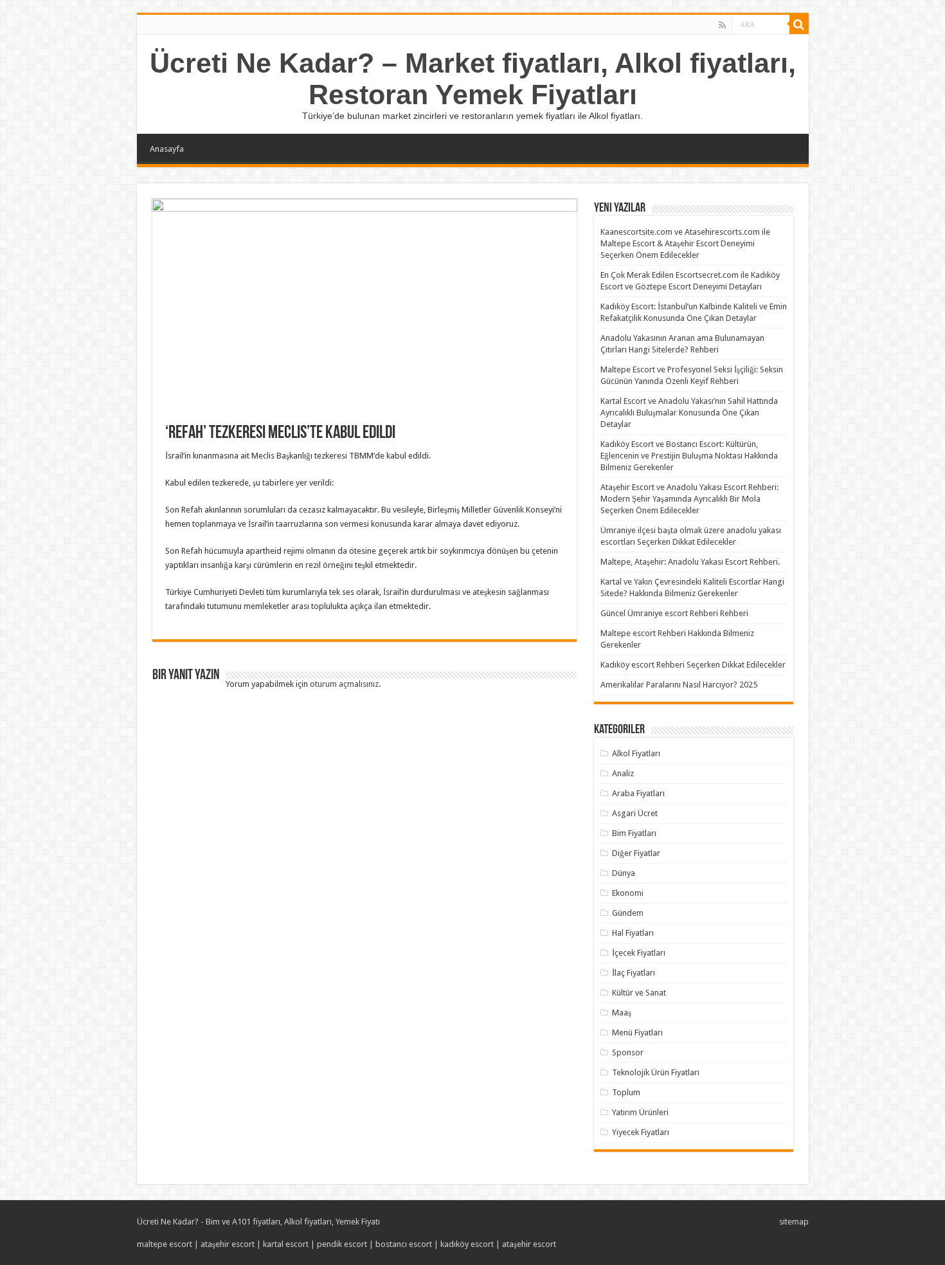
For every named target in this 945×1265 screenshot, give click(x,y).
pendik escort (342, 1244)
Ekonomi (628, 893)
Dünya (623, 873)
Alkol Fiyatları (636, 753)
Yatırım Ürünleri (640, 1112)
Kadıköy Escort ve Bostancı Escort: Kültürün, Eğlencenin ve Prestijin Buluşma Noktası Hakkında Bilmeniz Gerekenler (689, 455)
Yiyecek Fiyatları (640, 1132)
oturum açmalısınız (344, 684)
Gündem (628, 913)
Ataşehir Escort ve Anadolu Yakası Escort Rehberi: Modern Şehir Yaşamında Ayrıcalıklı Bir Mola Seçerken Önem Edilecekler (689, 498)
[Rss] (722, 25)
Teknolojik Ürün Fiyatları (655, 1072)
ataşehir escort (228, 1244)
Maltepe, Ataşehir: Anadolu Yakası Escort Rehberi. (690, 562)
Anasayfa (167, 149)
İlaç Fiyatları (633, 973)
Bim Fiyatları (634, 833)
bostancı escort (403, 1244)
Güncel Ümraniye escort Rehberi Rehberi (674, 613)
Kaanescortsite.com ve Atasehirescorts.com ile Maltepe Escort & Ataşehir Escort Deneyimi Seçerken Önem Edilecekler (685, 243)
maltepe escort (164, 1244)
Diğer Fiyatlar (636, 853)
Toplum (626, 1092)
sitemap (794, 1221)
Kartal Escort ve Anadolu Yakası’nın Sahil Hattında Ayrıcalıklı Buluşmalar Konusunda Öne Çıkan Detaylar (689, 412)
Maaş (621, 1012)
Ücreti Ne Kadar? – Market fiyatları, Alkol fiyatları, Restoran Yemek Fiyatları (473, 79)
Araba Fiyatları (638, 793)
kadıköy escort (467, 1244)
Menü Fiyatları (637, 1032)
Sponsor (628, 1052)
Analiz (623, 773)
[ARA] (799, 24)
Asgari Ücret (635, 813)
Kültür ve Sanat (639, 992)
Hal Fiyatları (633, 933)
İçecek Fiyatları (638, 953)
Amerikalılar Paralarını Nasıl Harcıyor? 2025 (678, 684)
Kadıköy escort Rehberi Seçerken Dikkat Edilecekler (693, 664)
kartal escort (286, 1244)
